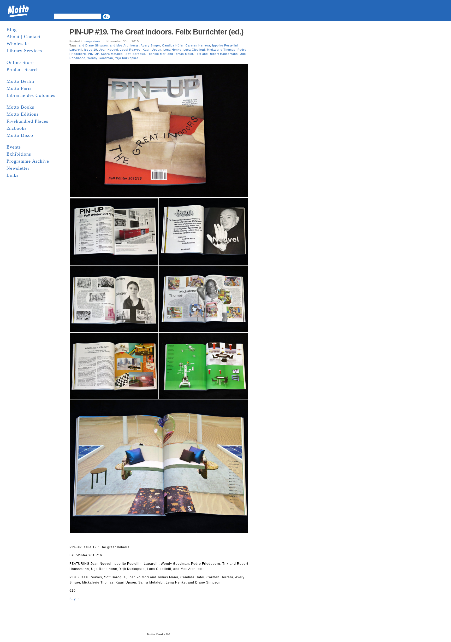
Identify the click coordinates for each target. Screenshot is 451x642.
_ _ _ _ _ (16, 182)
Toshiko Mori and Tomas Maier (170, 53)
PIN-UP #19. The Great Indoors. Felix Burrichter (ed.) (156, 32)
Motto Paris (19, 88)
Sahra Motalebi (112, 53)
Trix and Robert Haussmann (216, 53)
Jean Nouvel (108, 49)
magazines (93, 41)
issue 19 (90, 49)
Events (14, 147)
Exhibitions (19, 154)
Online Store (20, 62)
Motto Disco (20, 135)
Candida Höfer (172, 45)
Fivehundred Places (27, 121)
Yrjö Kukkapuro (126, 58)
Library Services (24, 50)
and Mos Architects (124, 45)
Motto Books (20, 107)
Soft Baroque (135, 53)
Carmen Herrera (198, 45)
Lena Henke (172, 49)
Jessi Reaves (130, 49)
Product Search (23, 69)
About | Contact (23, 36)
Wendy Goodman (100, 58)
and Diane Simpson (93, 45)
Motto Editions (23, 114)
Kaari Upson (152, 49)
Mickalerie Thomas (221, 49)
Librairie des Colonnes (31, 95)
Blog (12, 29)
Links (13, 175)
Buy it (74, 599)
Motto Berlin (20, 81)
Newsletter (18, 168)
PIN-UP (93, 53)
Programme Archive (28, 161)
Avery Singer (150, 45)
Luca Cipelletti (194, 49)
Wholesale (18, 43)
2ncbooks (17, 128)
